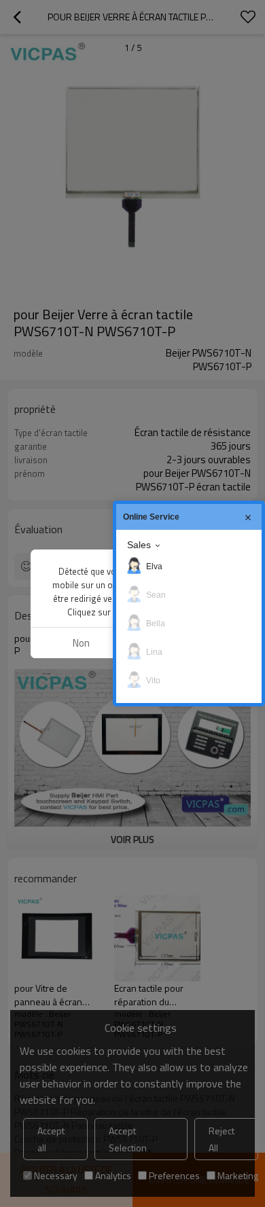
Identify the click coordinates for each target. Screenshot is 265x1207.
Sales (139, 544)
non (81, 643)
